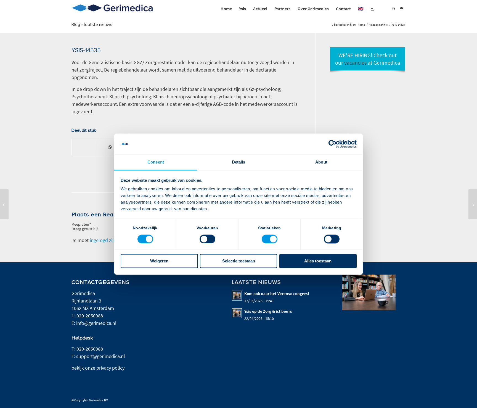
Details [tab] (238, 162)
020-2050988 (89, 315)
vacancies (355, 62)
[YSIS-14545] (4, 204)
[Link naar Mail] (401, 8)
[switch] (207, 239)
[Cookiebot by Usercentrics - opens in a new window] (332, 144)
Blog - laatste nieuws (91, 24)
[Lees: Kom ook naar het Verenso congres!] (237, 296)
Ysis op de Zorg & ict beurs (268, 311)
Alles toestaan (318, 261)
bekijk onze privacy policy (97, 368)
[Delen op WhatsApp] (110, 147)
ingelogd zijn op (106, 240)
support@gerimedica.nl (100, 356)
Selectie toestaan (238, 261)
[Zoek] (372, 8)
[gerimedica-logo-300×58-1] (112, 8)
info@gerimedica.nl (96, 323)
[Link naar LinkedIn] (393, 8)
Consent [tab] (155, 162)
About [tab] (321, 162)
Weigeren (159, 261)
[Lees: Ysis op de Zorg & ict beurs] (237, 313)
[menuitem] (226, 8)
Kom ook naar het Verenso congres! (277, 293)
